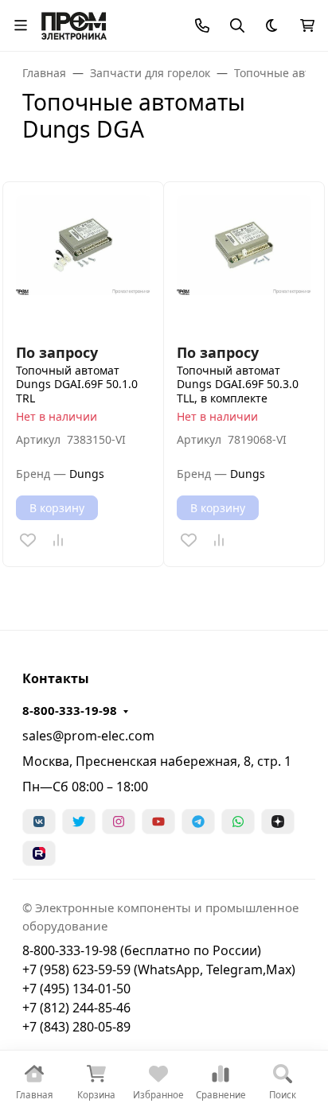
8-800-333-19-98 (69, 710)
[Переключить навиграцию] (20, 25)
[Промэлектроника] (74, 23)
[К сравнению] (58, 540)
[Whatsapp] (238, 821)
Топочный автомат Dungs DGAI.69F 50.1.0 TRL (77, 384)
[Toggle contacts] (202, 25)
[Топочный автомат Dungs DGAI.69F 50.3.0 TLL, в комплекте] (244, 262)
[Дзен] (278, 821)
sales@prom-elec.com (88, 735)
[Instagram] (118, 821)
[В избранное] (28, 540)
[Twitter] (79, 821)
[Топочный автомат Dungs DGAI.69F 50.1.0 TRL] (83, 262)
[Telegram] (198, 821)
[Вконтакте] (39, 821)
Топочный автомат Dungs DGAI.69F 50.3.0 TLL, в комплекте (238, 384)
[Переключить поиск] (237, 25)
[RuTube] (39, 853)
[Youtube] (158, 821)
